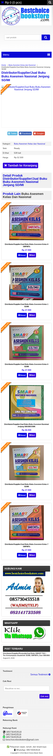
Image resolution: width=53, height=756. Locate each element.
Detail (23, 255)
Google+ (40, 133)
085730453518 (33, 750)
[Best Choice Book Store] (26, 24)
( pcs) (13, 2)
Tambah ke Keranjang (22, 165)
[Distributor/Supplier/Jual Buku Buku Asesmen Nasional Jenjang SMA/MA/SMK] (26, 419)
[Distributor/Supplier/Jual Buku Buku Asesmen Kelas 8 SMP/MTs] (26, 239)
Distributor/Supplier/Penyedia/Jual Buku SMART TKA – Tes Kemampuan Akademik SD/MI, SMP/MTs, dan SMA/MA (26, 654)
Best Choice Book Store (33, 753)
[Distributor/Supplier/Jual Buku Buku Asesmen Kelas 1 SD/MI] (26, 299)
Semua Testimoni (39, 674)
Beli (33, 255)
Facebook (26, 133)
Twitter (13, 133)
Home (3, 65)
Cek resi (44, 696)
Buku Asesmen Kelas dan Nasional (22, 65)
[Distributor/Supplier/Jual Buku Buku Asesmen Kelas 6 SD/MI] (26, 359)
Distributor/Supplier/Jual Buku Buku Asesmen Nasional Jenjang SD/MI (25, 76)
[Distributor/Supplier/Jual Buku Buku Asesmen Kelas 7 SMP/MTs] (26, 539)
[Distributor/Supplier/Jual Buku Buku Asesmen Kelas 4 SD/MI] (26, 479)
